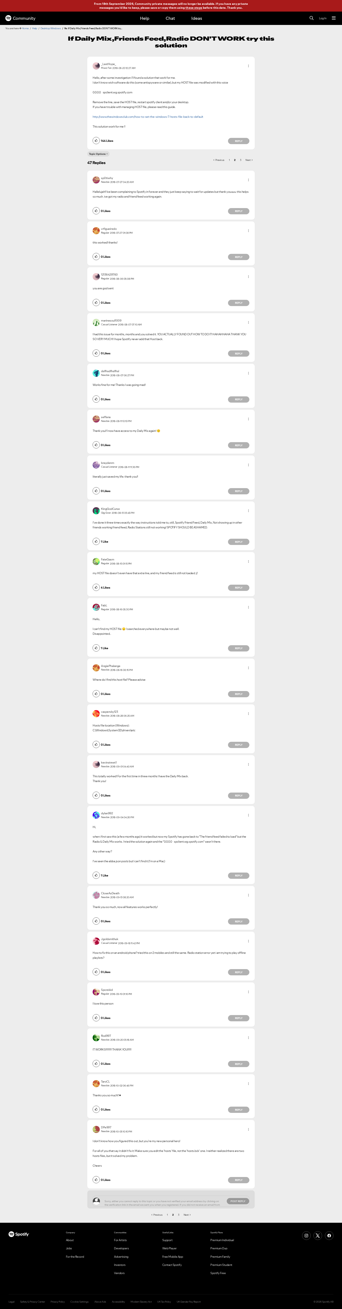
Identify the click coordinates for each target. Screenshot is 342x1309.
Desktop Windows (51, 28)
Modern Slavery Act (141, 1301)
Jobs (69, 1248)
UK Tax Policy (164, 1301)
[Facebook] (329, 1235)
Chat (170, 18)
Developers (121, 1248)
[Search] (312, 18)
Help (144, 18)
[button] (248, 66)
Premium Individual (222, 1240)
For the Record (75, 1257)
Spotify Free (218, 1273)
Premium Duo (218, 1248)
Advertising (121, 1257)
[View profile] (96, 66)
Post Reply (237, 1201)
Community (24, 18)
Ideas (196, 18)
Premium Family (220, 1257)
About (70, 1240)
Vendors (119, 1273)
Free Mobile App (172, 1257)
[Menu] (334, 18)
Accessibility (118, 1301)
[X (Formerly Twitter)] (318, 1235)
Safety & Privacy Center (32, 1301)
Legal (11, 1301)
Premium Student (221, 1265)
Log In (322, 18)
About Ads (100, 1301)
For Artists (120, 1240)
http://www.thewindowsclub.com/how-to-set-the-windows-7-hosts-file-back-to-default (148, 117)
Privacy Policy (58, 1301)
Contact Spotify (172, 1265)
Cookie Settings (79, 1301)
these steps (193, 8)
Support (167, 1240)
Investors (120, 1265)
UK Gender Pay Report (189, 1301)
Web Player (169, 1248)
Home (25, 28)
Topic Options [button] (97, 154)
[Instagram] (306, 1235)
